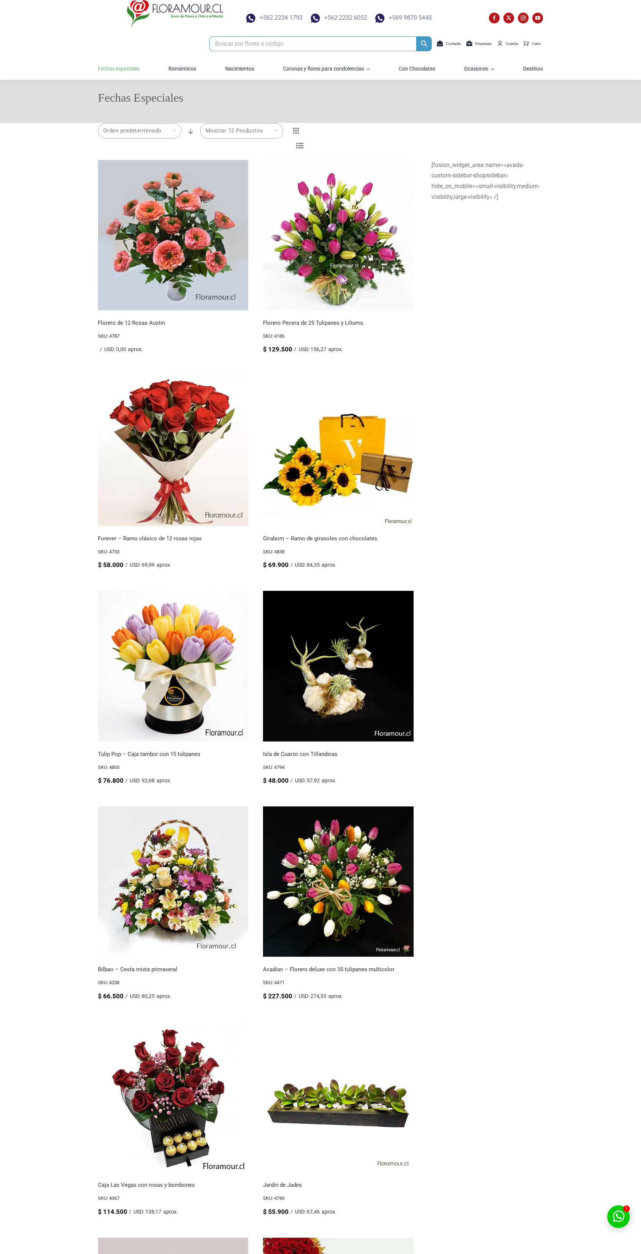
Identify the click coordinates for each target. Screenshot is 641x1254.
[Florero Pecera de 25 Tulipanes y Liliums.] (338, 164)
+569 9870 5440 (410, 17)
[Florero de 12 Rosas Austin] (173, 164)
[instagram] (523, 18)
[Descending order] (191, 131)
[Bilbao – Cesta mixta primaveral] (173, 811)
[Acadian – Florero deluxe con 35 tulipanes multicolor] (338, 811)
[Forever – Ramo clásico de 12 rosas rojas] (173, 380)
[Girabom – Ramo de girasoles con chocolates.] (338, 380)
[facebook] (494, 18)
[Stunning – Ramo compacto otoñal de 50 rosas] (338, 1242)
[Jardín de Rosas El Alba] (173, 1242)
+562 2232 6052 (345, 17)
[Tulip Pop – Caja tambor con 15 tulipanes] (173, 595)
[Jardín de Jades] (338, 1027)
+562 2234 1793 (281, 17)
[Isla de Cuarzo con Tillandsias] (338, 595)
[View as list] (300, 146)
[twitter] (508, 18)
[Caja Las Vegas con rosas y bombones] (173, 1027)
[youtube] (537, 18)
